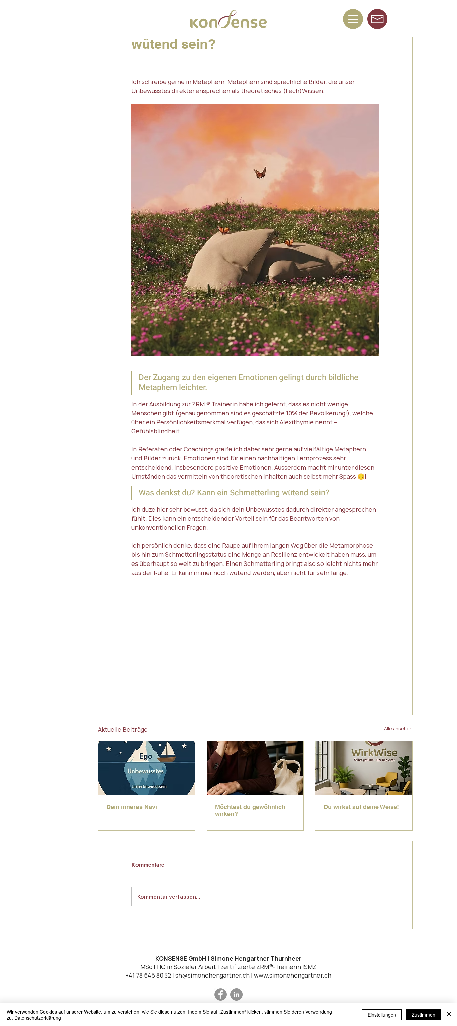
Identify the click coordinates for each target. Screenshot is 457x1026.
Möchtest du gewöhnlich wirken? (250, 810)
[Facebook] (220, 994)
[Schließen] (449, 1015)
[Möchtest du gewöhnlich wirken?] (255, 768)
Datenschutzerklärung (37, 1017)
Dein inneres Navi (131, 806)
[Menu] (353, 19)
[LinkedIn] (236, 994)
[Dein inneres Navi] (146, 768)
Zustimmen (423, 1014)
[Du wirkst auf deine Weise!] (363, 768)
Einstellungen (382, 1014)
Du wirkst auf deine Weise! (361, 806)
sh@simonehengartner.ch (212, 975)
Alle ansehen (398, 728)
